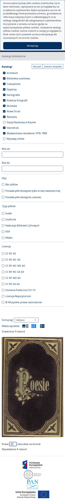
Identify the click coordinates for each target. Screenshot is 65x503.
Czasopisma (13, 84)
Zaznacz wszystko (53, 66)
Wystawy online (15, 138)
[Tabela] (42, 326)
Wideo (9, 237)
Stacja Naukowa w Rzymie (21, 122)
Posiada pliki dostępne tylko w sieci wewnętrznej (32, 190)
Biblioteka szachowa (18, 78)
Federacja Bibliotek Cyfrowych (22, 225)
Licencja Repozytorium (18, 296)
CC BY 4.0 (10, 253)
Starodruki (13, 127)
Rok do (6, 162)
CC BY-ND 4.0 (13, 278)
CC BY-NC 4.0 (12, 259)
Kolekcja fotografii (17, 100)
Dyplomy (12, 89)
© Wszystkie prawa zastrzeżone (23, 302)
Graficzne (10, 219)
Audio (8, 213)
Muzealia (12, 106)
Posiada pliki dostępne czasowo (23, 197)
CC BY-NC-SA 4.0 (14, 272)
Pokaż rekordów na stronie (21, 444)
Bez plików (11, 184)
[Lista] (25, 326)
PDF (7, 231)
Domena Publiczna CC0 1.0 (20, 290)
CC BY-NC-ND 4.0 (15, 265)
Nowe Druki (13, 111)
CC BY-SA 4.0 (12, 284)
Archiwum (12, 73)
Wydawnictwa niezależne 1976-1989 (27, 133)
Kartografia (13, 95)
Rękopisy (12, 116)
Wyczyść (37, 66)
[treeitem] (32, 73)
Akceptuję (32, 45)
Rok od (6, 148)
